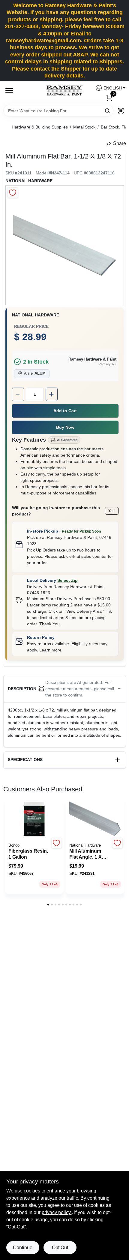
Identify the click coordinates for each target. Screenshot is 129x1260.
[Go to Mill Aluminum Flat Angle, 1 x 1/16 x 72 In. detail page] (95, 819)
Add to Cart (65, 410)
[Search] (108, 110)
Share (119, 143)
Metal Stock (84, 127)
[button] (108, 87)
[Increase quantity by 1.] (52, 394)
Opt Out (60, 1247)
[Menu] (9, 91)
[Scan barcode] (121, 111)
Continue (22, 1247)
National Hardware (28, 180)
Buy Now (65, 427)
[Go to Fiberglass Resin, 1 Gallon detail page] (34, 819)
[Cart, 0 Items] (109, 97)
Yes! (111, 511)
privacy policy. (57, 1212)
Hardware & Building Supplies (40, 127)
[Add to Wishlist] (13, 192)
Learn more (50, 650)
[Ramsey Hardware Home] (64, 90)
